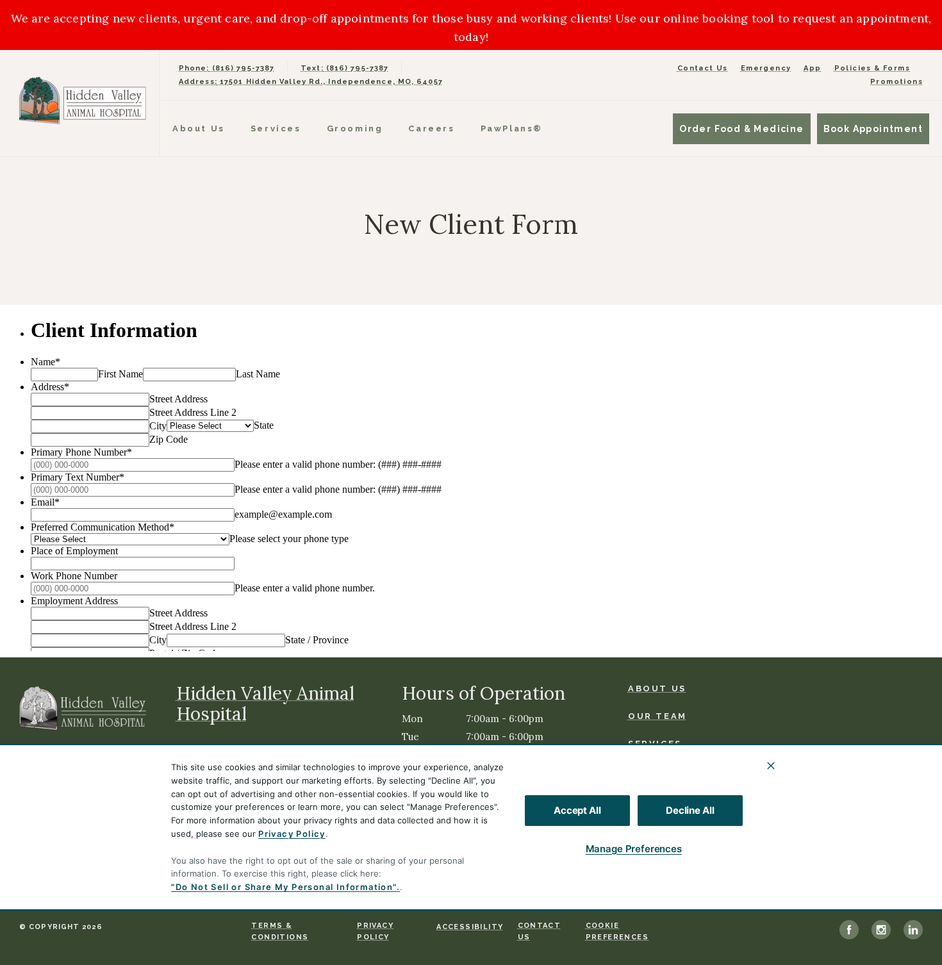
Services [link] (276, 128)
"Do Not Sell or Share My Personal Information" (283, 887)
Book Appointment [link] (873, 129)
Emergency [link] (766, 68)
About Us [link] (657, 688)
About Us (198, 128)
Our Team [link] (657, 716)
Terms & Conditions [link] (279, 931)
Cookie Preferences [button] (617, 931)
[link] (82, 100)
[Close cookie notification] (771, 766)
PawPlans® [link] (512, 128)
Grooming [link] (355, 128)
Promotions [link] (896, 82)
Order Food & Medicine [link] (741, 129)
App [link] (812, 68)
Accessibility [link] (469, 927)
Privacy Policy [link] (375, 931)
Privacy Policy (292, 834)
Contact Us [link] (702, 68)
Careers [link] (431, 128)
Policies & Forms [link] (872, 68)
